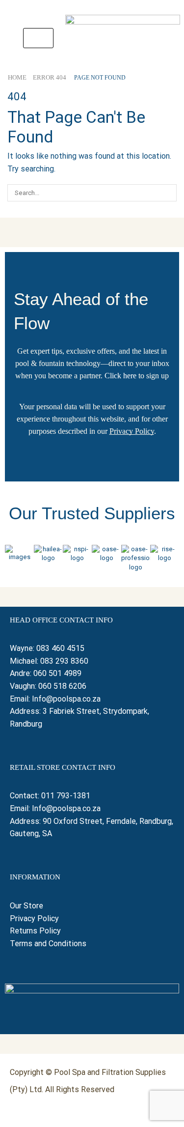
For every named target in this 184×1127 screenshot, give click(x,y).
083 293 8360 (64, 661)
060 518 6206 (62, 686)
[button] (38, 38)
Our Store (26, 905)
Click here (120, 375)
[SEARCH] (168, 192)
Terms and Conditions (48, 943)
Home (17, 77)
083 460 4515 (60, 648)
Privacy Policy (131, 431)
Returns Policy (36, 930)
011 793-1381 (65, 795)
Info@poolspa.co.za (66, 699)
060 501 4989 (57, 673)
